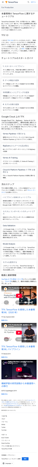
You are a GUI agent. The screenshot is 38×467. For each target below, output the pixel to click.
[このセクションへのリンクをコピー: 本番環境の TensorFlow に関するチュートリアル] (16, 17)
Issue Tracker (5, 437)
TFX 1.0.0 (10, 40)
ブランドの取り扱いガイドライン (10, 446)
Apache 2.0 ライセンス (12, 403)
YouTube (3, 430)
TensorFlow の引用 (6, 449)
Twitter (3, 427)
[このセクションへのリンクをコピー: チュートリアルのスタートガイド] (3, 61)
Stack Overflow (5, 443)
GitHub (3, 424)
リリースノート (5, 440)
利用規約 (3, 455)
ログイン (33, 2)
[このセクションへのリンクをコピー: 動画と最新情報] (18, 275)
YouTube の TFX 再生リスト (11, 279)
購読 (25, 459)
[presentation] (19, 15)
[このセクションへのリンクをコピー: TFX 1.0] (10, 35)
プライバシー (11, 455)
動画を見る (4, 320)
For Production (7, 7)
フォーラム (4, 421)
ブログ (7, 281)
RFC (23, 49)
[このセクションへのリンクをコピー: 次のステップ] (16, 185)
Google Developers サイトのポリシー (13, 405)
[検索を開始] (28, 2)
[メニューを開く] (3, 2)
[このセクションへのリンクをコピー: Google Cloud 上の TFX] (26, 117)
